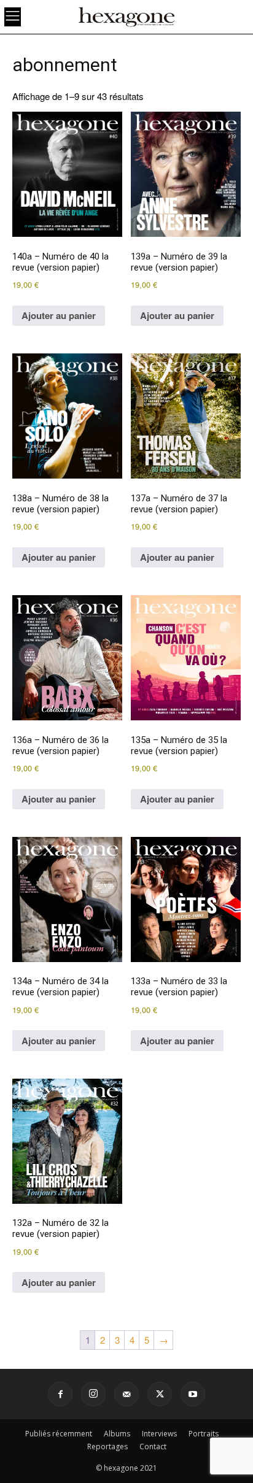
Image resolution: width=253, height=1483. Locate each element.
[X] (159, 1394)
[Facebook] (60, 1394)
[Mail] (126, 1394)
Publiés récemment (58, 1433)
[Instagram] (93, 1394)
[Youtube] (193, 1394)
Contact (152, 1446)
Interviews (159, 1433)
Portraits (204, 1433)
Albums (117, 1433)
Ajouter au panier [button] (58, 315)
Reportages (107, 1446)
